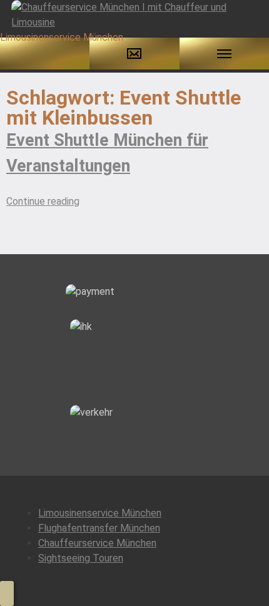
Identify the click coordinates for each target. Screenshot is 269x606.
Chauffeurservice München (97, 543)
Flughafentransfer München (99, 528)
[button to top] (7, 593)
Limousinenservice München (99, 513)
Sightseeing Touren (80, 558)
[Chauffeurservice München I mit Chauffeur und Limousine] (134, 14)
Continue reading (42, 201)
